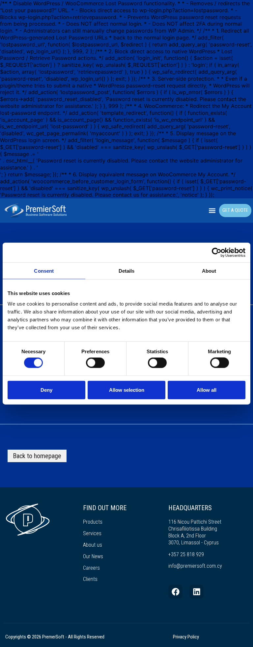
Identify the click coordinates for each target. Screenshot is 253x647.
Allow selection (126, 389)
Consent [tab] (44, 270)
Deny (46, 389)
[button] (212, 210)
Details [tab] (127, 270)
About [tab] (209, 270)
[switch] (95, 363)
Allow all (206, 389)
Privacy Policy (186, 637)
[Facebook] (175, 592)
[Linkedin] (196, 592)
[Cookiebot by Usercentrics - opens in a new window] (216, 252)
